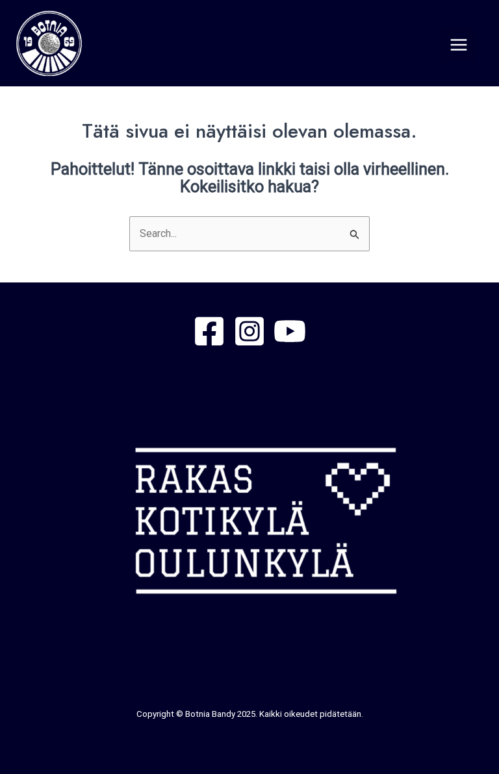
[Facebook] (209, 331)
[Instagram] (249, 331)
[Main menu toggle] (458, 44)
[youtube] (290, 331)
